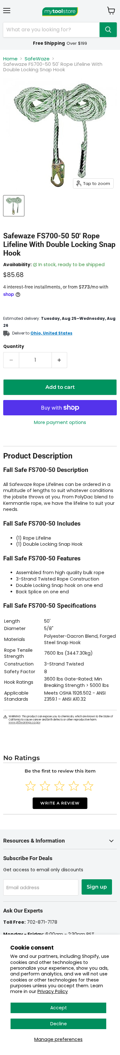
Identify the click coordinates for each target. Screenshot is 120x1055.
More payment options (60, 422)
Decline (58, 1023)
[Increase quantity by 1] (60, 360)
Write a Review (60, 803)
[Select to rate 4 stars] (73, 785)
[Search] (108, 29)
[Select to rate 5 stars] (88, 785)
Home (10, 58)
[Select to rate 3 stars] (59, 785)
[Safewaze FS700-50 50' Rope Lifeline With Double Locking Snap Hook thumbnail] (14, 206)
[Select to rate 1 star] (30, 785)
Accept (58, 1008)
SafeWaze (37, 58)
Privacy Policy (52, 991)
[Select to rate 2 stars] (45, 785)
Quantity (13, 346)
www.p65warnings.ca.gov (24, 722)
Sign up (97, 887)
